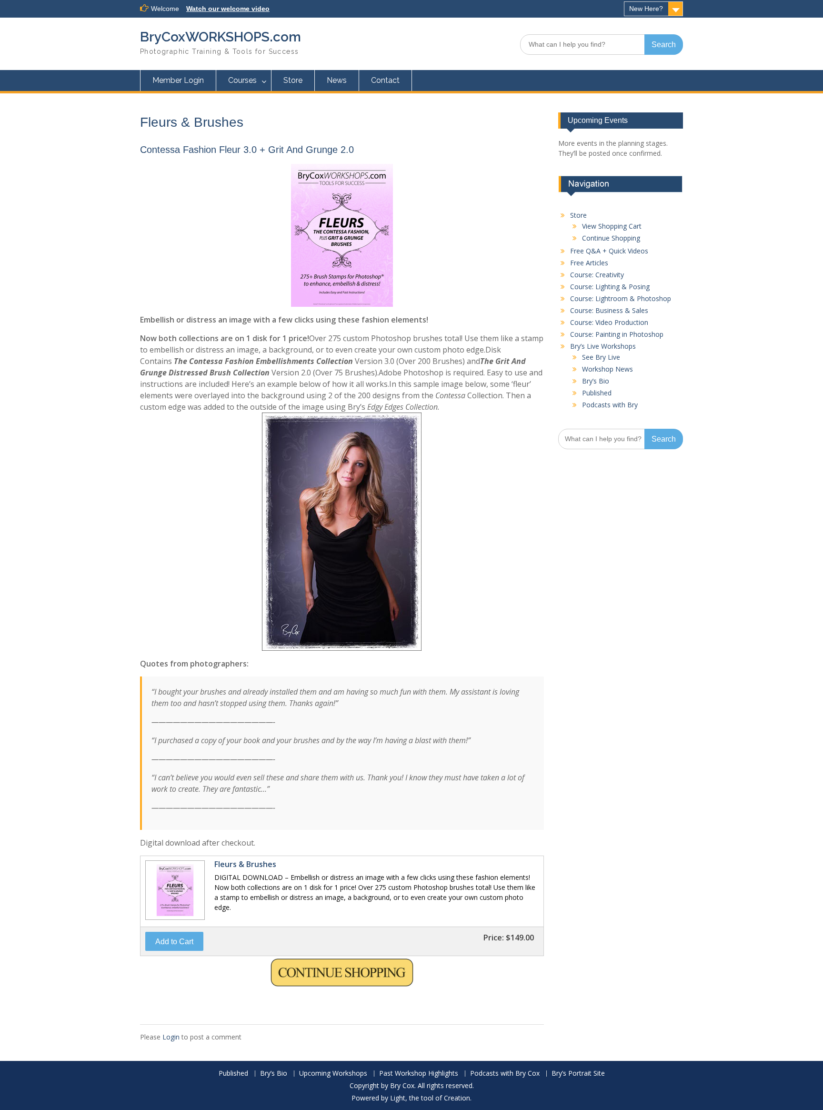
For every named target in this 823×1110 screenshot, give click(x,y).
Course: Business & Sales (609, 310)
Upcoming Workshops (333, 1073)
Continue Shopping (611, 237)
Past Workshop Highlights (418, 1073)
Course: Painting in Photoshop (616, 334)
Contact (385, 80)
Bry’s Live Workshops (603, 346)
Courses (242, 80)
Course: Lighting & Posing (610, 286)
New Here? (646, 8)
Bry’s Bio (595, 380)
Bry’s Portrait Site (578, 1073)
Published (597, 392)
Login (171, 1036)
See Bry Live (601, 357)
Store (292, 80)
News (337, 80)
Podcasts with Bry (610, 404)
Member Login (178, 80)
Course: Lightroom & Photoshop (620, 298)
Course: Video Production (609, 322)
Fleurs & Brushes (245, 864)
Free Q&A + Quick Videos (609, 250)
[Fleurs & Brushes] (174, 919)
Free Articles (589, 262)
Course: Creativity (597, 274)
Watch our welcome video (228, 8)
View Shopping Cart (612, 226)
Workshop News (607, 368)
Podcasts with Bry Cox (505, 1073)
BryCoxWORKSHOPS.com (220, 37)
